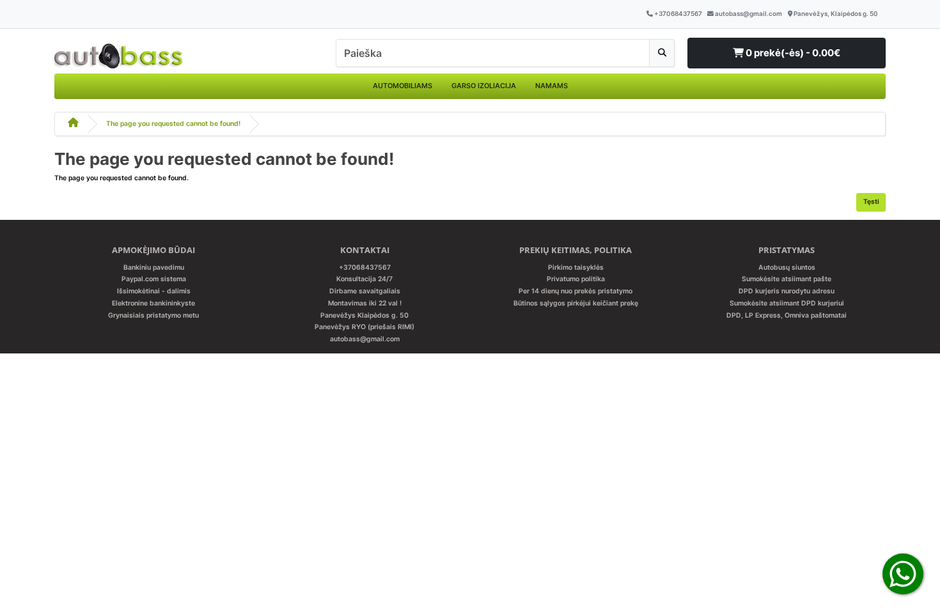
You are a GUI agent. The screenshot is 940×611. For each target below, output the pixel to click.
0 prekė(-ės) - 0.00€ (792, 53)
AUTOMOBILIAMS (402, 85)
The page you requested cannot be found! (173, 124)
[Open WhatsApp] (902, 573)
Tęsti (871, 201)
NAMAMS (551, 85)
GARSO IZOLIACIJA (483, 85)
